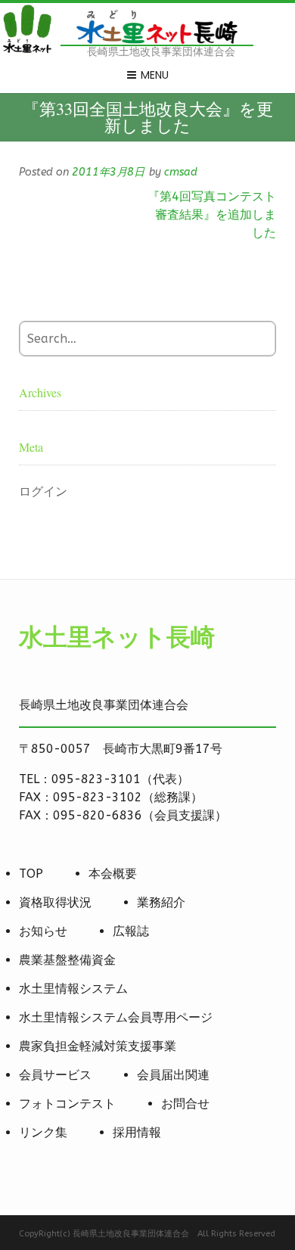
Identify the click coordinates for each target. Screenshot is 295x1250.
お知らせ (43, 931)
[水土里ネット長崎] (26, 51)
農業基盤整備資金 (67, 960)
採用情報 (137, 1132)
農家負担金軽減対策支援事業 (97, 1046)
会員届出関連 (173, 1075)
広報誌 (131, 931)
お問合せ (185, 1103)
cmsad (180, 172)
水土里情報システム (73, 988)
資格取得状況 (55, 902)
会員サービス (55, 1075)
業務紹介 (161, 902)
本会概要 (112, 873)
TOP (31, 873)
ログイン (43, 491)
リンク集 (43, 1132)
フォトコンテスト (67, 1103)
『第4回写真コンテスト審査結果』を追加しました (212, 214)
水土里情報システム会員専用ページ (116, 1017)
